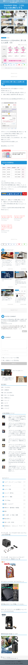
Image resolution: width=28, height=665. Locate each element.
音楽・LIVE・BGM (14, 522)
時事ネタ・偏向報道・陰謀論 (14, 507)
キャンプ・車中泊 (14, 493)
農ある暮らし (14, 518)
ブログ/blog (4, 37)
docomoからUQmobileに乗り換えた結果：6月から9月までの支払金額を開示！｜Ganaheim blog (14, 321)
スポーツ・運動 (14, 496)
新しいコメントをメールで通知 (11, 357)
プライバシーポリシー (11, 661)
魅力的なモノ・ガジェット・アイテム (14, 526)
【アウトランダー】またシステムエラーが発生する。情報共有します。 (17, 441)
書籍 (14, 511)
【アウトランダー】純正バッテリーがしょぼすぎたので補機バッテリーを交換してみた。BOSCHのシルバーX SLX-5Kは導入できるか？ (17, 433)
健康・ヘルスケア (14, 504)
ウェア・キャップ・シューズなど (14, 482)
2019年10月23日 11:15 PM (6, 323)
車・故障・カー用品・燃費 (14, 515)
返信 (25, 331)
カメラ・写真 (14, 489)
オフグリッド (14, 485)
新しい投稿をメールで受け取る (11, 360)
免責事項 (19, 661)
